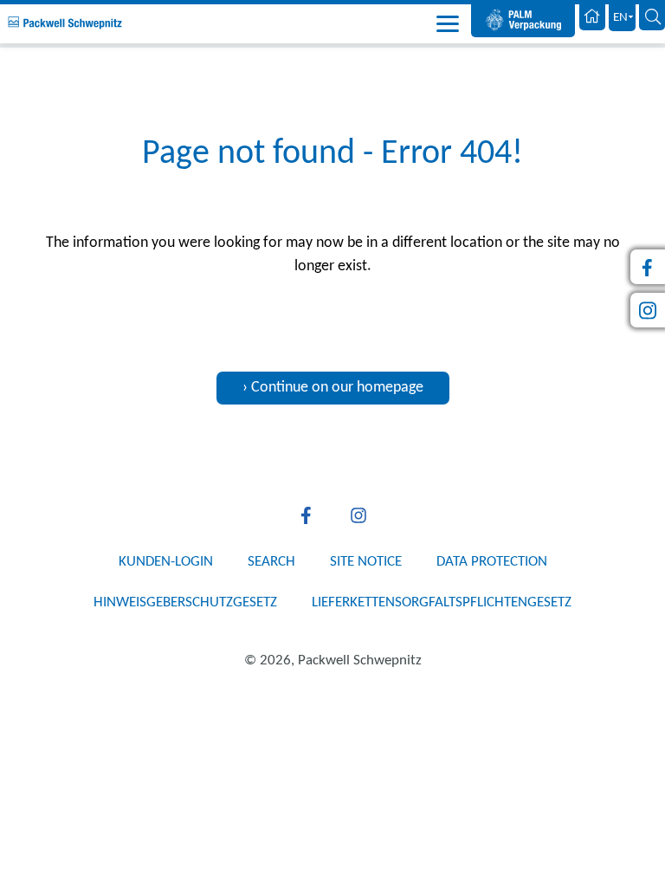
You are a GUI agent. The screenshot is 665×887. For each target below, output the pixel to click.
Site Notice (366, 561)
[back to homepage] (65, 23)
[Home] (592, 18)
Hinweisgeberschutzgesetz (185, 602)
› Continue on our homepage (332, 387)
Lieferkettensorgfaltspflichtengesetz (441, 602)
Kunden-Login (166, 561)
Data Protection (491, 561)
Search (271, 561)
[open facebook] (306, 515)
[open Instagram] (358, 515)
